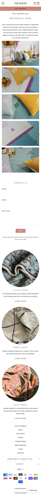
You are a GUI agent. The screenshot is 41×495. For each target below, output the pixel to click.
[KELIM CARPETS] (20, 383)
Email (4, 200)
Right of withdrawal (20, 445)
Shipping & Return (20, 441)
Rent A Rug (20, 453)
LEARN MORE (20, 301)
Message (6, 211)
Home (14, 14)
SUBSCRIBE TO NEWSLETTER (19, 459)
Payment (20, 437)
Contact (20, 449)
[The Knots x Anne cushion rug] (20, 159)
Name (4, 189)
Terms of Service (19, 239)
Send (20, 230)
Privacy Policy (32, 237)
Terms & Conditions (20, 426)
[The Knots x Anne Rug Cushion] (20, 53)
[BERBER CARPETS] (20, 325)
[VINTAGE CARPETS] (20, 268)
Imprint (20, 430)
